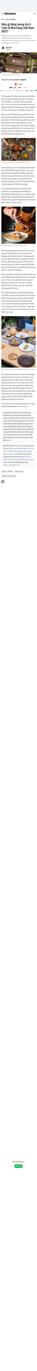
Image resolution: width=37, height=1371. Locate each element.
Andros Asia (11, 451)
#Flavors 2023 (19, 471)
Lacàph (20, 451)
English (23, 80)
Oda (24, 451)
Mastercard (19, 446)
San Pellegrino (22, 459)
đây (26, 406)
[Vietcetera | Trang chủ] (10, 14)
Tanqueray (12, 448)
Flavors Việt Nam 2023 (11, 465)
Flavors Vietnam (10, 19)
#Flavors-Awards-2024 (9, 476)
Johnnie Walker (22, 448)
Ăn (2, 19)
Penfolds (13, 459)
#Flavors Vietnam (7, 471)
